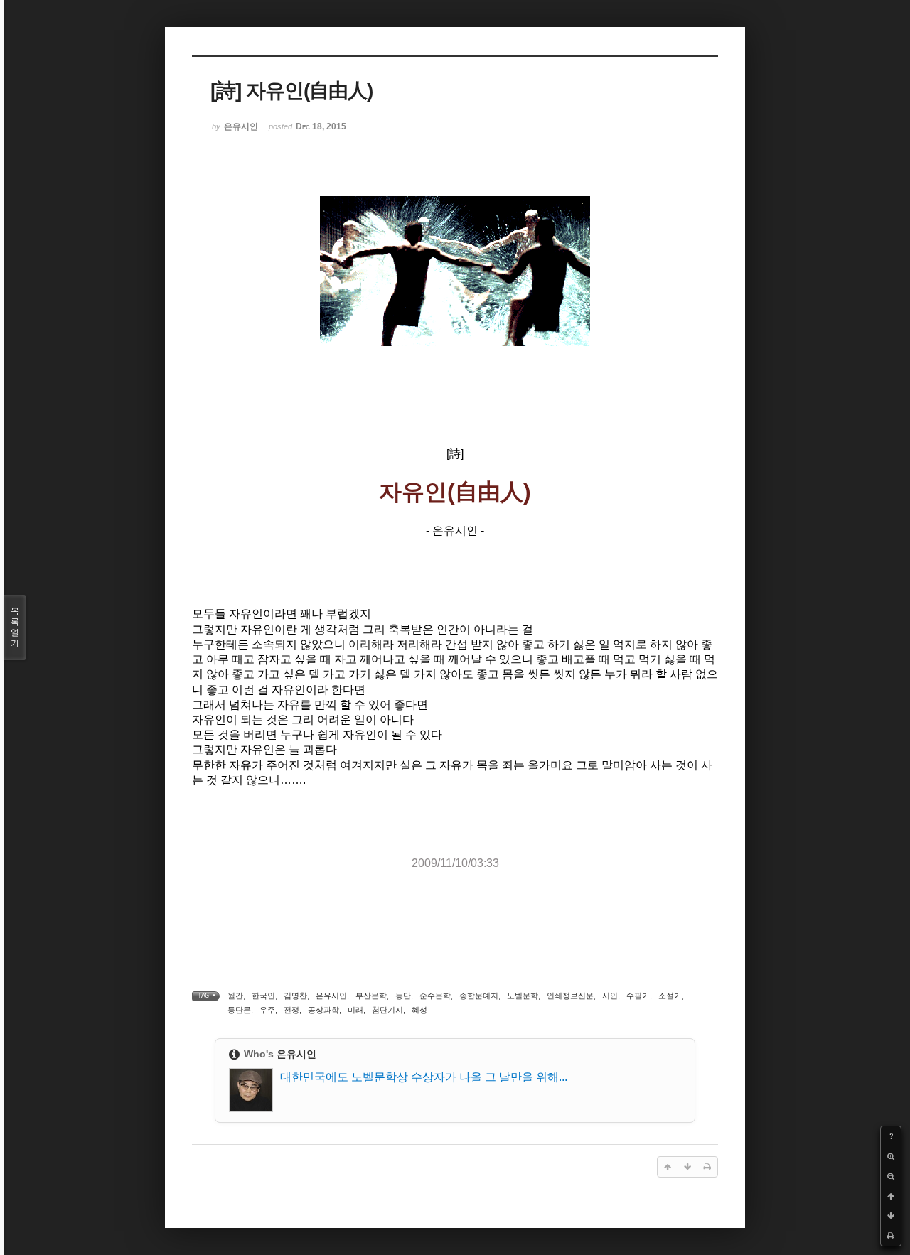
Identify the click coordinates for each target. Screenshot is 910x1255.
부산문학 (371, 995)
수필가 (638, 995)
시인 (610, 995)
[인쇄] (891, 1236)
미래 (355, 1010)
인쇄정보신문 (570, 995)
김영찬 (295, 995)
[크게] (891, 1156)
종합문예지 (478, 995)
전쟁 (291, 1010)
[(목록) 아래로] (891, 1216)
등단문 (239, 1010)
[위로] (891, 1196)
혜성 (419, 1010)
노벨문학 (522, 995)
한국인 (263, 995)
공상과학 (323, 1010)
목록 (15, 627)
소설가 (670, 995)
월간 (235, 995)
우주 (267, 1010)
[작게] (891, 1176)
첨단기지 (387, 1010)
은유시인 (331, 995)
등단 (403, 995)
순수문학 (435, 995)
